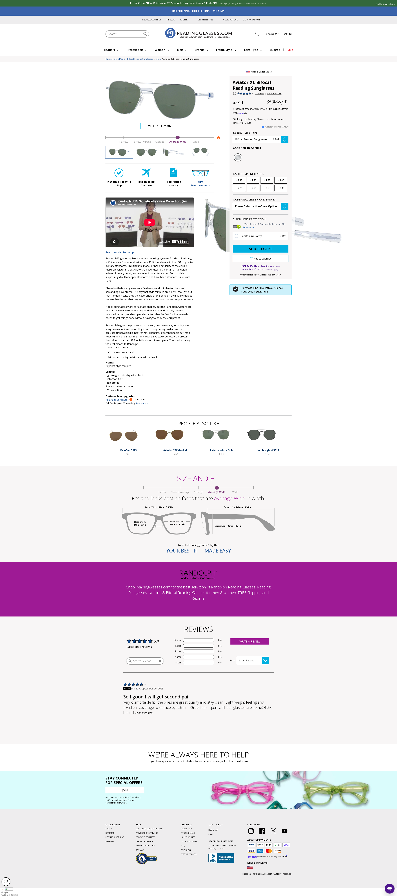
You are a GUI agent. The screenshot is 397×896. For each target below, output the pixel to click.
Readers (109, 50)
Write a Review (274, 93)
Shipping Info (188, 837)
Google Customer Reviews (276, 126)
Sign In (108, 828)
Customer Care (230, 19)
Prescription (135, 50)
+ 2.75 (266, 188)
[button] (260, 139)
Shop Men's (119, 59)
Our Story (186, 828)
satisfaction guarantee (254, 291)
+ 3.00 (280, 188)
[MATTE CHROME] (238, 157)
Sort (232, 660)
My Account (272, 34)
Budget (275, 50)
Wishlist (109, 841)
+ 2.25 (239, 188)
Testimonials (188, 833)
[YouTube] (284, 833)
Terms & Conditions (118, 800)
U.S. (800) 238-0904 (251, 19)
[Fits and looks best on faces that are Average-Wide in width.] (159, 142)
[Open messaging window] (390, 889)
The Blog (170, 19)
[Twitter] (273, 833)
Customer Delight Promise (150, 828)
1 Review (259, 93)
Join (125, 790)
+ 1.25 (239, 180)
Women (160, 50)
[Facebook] (262, 833)
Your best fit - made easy (198, 550)
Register (109, 833)
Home (108, 59)
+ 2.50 (253, 188)
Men (180, 50)
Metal (158, 59)
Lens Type (251, 50)
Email (211, 834)
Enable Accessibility (385, 4)
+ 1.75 (266, 180)
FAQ (183, 845)
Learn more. (142, 403)
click (230, 761)
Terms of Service (144, 841)
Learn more (248, 227)
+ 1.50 (253, 180)
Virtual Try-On (159, 126)
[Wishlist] (257, 34)
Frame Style (224, 50)
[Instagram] (251, 833)
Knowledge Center (151, 19)
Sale (290, 50)
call (239, 761)
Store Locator (189, 841)
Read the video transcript (120, 252)
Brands (199, 50)
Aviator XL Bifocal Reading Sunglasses (181, 59)
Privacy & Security (145, 837)
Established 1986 (205, 19)
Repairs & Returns (114, 837)
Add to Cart (260, 249)
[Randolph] (276, 102)
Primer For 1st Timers (147, 833)
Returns (184, 19)
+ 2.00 (280, 180)
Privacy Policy (135, 797)
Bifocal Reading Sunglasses (140, 59)
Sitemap (140, 850)
